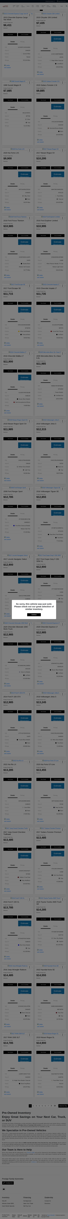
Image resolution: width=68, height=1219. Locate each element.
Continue (34, 614)
